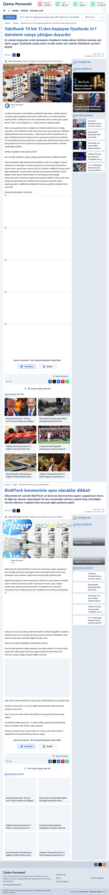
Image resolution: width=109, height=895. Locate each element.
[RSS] (104, 864)
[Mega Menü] (4, 10)
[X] (100, 864)
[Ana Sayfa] (9, 10)
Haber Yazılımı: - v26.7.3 (88, 891)
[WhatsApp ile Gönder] (67, 381)
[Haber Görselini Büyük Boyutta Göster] (37, 83)
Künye (58, 878)
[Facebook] (96, 864)
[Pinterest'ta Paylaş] (63, 381)
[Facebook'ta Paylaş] (14, 55)
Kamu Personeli (17, 106)
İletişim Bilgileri (97, 878)
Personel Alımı (36, 11)
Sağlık (15, 485)
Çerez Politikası (62, 881)
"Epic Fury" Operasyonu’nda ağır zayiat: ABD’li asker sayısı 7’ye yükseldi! (47, 17)
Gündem (15, 11)
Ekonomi (24, 11)
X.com (49, 366)
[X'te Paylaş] (18, 55)
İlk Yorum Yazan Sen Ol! (39, 388)
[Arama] (104, 10)
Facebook (28, 366)
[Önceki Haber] (101, 17)
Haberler (8, 23)
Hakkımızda (61, 874)
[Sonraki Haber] (104, 17)
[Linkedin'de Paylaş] (58, 381)
